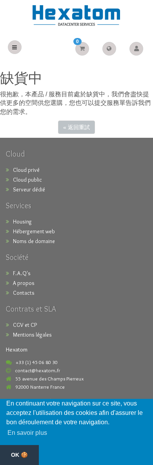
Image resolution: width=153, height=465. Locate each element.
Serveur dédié (29, 189)
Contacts (24, 292)
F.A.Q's (22, 273)
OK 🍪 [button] (19, 455)
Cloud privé (26, 169)
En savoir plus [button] (27, 432)
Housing (22, 221)
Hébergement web (34, 231)
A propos (24, 283)
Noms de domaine (34, 241)
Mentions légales (32, 334)
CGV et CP (25, 324)
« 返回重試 (76, 127)
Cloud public (27, 179)
